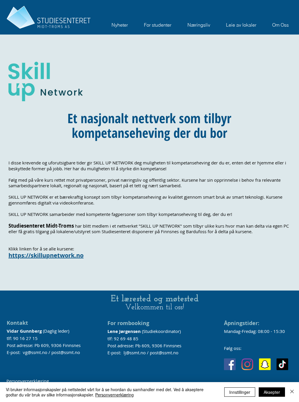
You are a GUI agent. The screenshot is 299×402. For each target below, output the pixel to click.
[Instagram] (247, 364)
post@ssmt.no (65, 352)
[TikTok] (282, 364)
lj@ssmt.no (135, 352)
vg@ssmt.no (35, 352)
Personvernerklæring (27, 381)
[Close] (291, 392)
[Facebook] (230, 364)
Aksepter (272, 392)
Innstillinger (239, 392)
